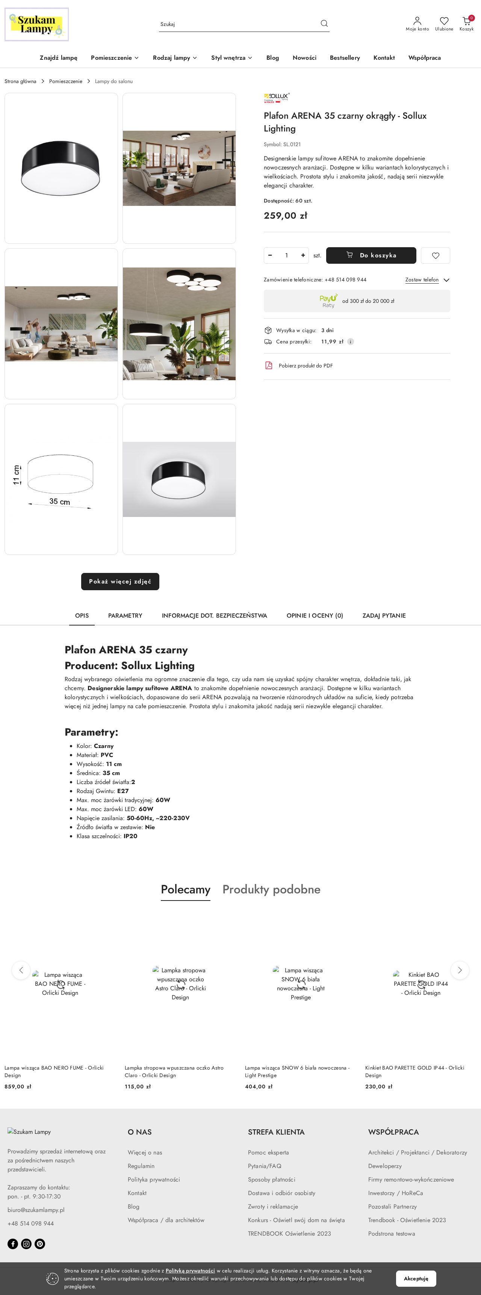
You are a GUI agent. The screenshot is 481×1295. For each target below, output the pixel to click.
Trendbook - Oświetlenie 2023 (407, 1220)
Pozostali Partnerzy (392, 1206)
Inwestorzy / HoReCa (395, 1193)
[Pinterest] (40, 1244)
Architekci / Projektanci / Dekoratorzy (417, 1152)
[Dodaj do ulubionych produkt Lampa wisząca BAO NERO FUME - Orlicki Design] (107, 918)
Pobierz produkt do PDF (306, 365)
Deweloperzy (385, 1166)
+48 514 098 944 (31, 1223)
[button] (115, 58)
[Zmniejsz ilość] (269, 255)
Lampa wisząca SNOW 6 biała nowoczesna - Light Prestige (297, 1071)
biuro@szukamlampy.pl (36, 1210)
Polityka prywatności (154, 1179)
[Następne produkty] (460, 970)
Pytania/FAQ (264, 1166)
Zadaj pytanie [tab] (384, 615)
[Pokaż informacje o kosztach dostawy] (350, 341)
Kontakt (137, 1193)
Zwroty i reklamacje (273, 1206)
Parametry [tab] (125, 615)
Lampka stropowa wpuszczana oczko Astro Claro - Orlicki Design (174, 1071)
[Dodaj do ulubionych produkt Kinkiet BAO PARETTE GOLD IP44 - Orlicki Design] (467, 918)
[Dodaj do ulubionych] (435, 255)
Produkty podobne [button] (271, 889)
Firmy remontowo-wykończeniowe (411, 1179)
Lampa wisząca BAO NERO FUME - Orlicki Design (54, 1071)
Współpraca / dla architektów (166, 1220)
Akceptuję (416, 1278)
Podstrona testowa (391, 1233)
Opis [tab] (82, 615)
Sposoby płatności (271, 1179)
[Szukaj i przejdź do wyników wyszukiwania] (324, 24)
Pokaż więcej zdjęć (120, 581)
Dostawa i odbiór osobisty (281, 1193)
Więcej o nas (145, 1152)
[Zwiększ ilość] (303, 255)
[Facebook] (13, 1244)
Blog (134, 1206)
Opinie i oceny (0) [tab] (315, 615)
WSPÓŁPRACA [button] (393, 1132)
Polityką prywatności (190, 1270)
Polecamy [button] (185, 889)
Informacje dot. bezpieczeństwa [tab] (214, 615)
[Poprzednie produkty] (21, 970)
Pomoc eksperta (268, 1152)
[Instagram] (26, 1244)
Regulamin (141, 1166)
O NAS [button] (140, 1132)
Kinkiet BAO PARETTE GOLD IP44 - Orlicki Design (414, 1071)
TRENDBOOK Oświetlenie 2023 (289, 1233)
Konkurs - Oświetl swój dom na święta (296, 1220)
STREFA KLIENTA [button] (276, 1132)
